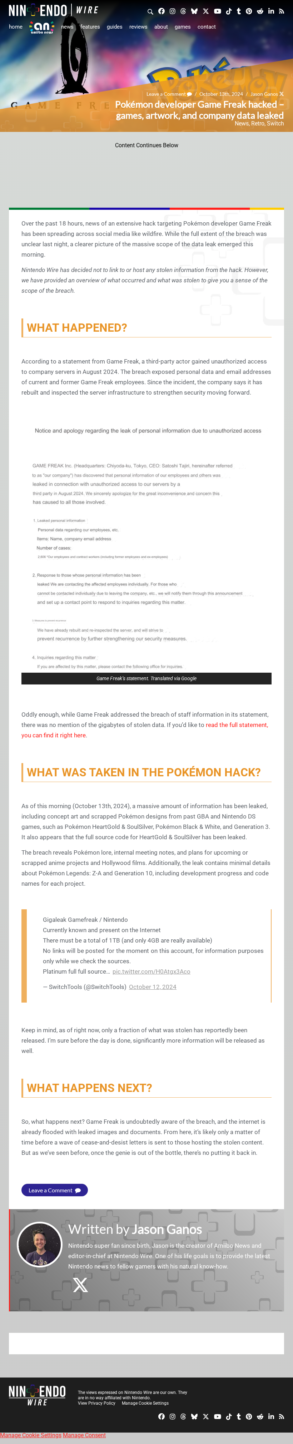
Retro (257, 123)
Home (16, 27)
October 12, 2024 (153, 986)
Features (90, 27)
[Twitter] (206, 11)
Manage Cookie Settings (145, 1403)
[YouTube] (217, 11)
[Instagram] (172, 11)
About (161, 27)
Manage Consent (84, 1435)
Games (183, 27)
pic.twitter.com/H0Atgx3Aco (151, 971)
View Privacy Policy (96, 1403)
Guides (115, 27)
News (67, 27)
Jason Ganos (264, 94)
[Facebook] (161, 11)
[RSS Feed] (281, 11)
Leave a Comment (166, 94)
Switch (275, 123)
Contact (207, 27)
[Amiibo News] (41, 27)
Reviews (138, 27)
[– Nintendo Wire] (53, 10)
